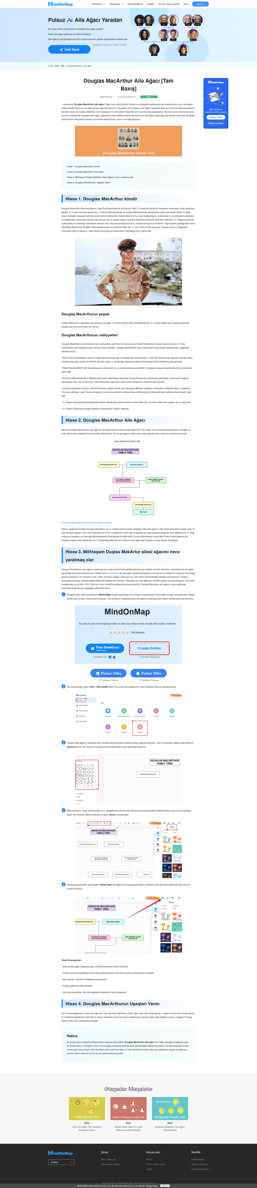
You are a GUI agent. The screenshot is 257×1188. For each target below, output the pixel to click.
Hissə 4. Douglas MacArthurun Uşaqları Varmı (89, 182)
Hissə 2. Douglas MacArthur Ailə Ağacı (85, 171)
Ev (52, 65)
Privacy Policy (152, 1185)
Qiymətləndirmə (135, 3)
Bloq (186, 3)
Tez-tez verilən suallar (168, 3)
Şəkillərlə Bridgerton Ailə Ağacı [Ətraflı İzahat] (170, 1128)
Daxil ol (200, 3)
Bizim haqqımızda (108, 1159)
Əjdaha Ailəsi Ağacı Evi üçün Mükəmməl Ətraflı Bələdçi (128, 1128)
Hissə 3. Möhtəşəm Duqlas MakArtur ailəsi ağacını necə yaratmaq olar (100, 177)
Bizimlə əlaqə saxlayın (110, 1164)
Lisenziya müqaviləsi (200, 1169)
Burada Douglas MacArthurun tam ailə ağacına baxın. (87, 522)
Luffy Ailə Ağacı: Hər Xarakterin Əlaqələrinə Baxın (87, 1128)
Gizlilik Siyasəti (197, 1159)
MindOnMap (112, 573)
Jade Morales (105, 96)
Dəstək (149, 1159)
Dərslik (150, 3)
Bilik (62, 65)
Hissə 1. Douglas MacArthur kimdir (83, 166)
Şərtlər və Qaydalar (199, 1164)
